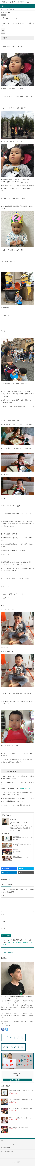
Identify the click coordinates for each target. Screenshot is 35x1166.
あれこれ (10, 840)
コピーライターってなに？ (8, 1144)
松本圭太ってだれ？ (6, 1147)
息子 (4, 15)
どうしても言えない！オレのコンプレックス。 (22, 851)
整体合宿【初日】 (8, 952)
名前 (3, 914)
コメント (3, 896)
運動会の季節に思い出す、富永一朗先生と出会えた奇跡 (22, 838)
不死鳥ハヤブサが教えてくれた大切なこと (22, 857)
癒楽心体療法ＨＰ (24, 788)
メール (3, 921)
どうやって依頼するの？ (7, 1151)
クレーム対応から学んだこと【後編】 (18, 1127)
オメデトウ (7, 949)
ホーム (3, 1140)
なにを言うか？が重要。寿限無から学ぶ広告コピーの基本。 (22, 845)
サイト (3, 928)
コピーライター (9, 847)
